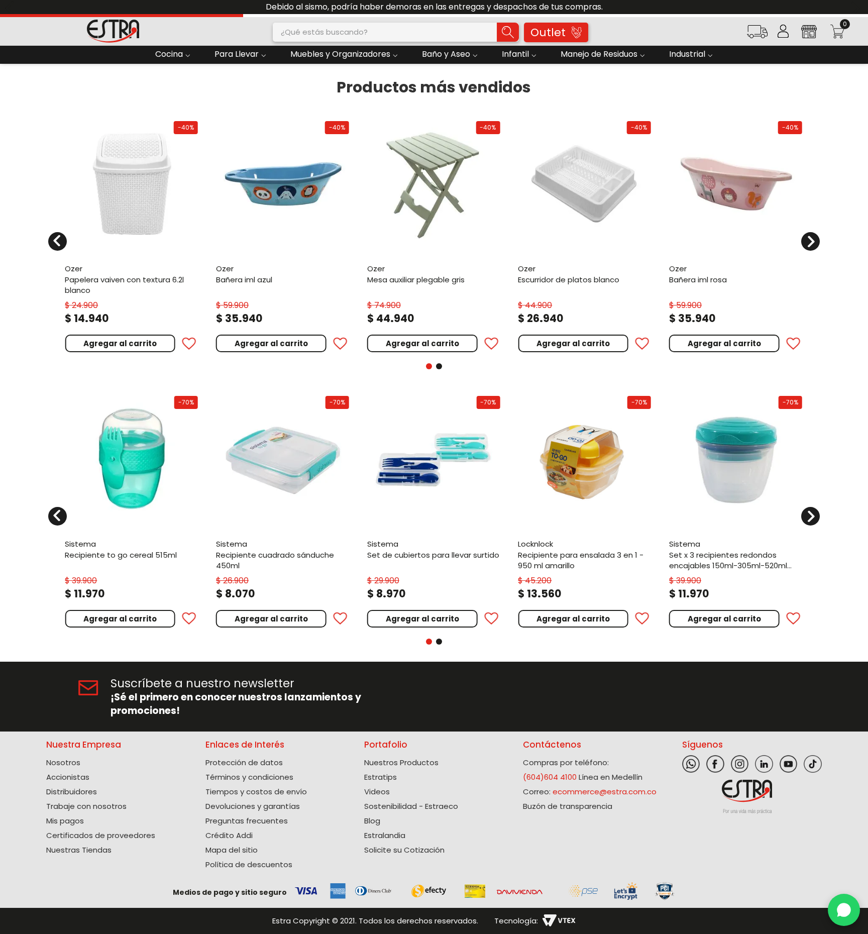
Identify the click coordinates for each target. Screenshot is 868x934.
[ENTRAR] (783, 31)
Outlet (548, 32)
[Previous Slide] (11, 7)
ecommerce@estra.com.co (605, 791)
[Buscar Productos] (508, 32)
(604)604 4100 (550, 777)
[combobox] (396, 32)
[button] (757, 35)
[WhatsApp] (844, 910)
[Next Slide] (856, 7)
